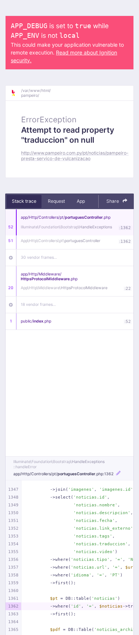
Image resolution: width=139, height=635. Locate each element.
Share (113, 201)
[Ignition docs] (16, 93)
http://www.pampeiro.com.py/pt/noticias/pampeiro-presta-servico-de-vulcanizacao (75, 155)
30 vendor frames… (39, 257)
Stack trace (24, 201)
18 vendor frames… (38, 304)
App (81, 201)
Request (56, 201)
